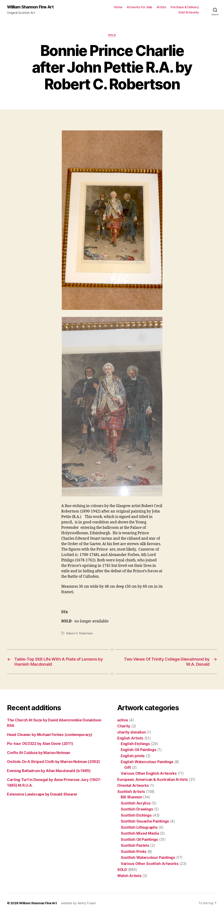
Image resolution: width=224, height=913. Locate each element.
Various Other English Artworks (149, 773)
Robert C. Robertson (79, 633)
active (122, 720)
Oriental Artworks (133, 785)
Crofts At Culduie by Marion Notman (38, 753)
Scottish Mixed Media (140, 833)
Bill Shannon (131, 797)
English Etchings (135, 744)
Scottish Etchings (136, 815)
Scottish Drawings (137, 809)
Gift (127, 767)
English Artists (130, 738)
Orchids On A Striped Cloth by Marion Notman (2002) (53, 761)
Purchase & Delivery (185, 7)
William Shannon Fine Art (30, 7)
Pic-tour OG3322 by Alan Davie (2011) (40, 743)
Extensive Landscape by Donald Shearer (42, 794)
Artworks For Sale (139, 7)
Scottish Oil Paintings (139, 839)
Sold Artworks (188, 12)
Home (118, 7)
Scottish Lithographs (139, 827)
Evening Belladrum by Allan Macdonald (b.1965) (49, 771)
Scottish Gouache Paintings (145, 821)
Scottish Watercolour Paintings (148, 857)
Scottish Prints (133, 851)
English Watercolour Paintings (147, 762)
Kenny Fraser (87, 903)
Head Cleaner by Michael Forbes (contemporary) (49, 734)
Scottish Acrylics (135, 803)
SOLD (112, 35)
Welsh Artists (129, 876)
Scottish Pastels (135, 845)
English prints (133, 756)
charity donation (131, 732)
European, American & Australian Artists (152, 779)
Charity (123, 726)
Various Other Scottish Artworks (149, 863)
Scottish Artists (131, 791)
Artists (161, 7)
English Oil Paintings (138, 750)
